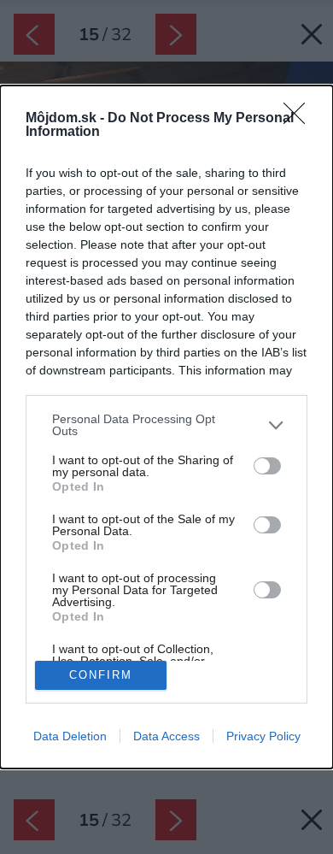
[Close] (299, 119)
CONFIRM (100, 674)
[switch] (267, 465)
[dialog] (166, 427)
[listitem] (166, 425)
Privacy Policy (263, 736)
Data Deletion (70, 736)
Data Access (166, 736)
